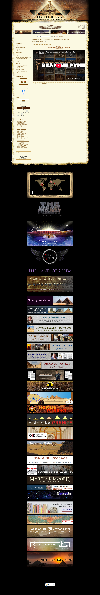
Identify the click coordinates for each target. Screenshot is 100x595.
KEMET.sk (19, 135)
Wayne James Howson (22, 147)
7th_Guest (44, 83)
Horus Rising (20, 131)
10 (27, 111)
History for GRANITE (21, 130)
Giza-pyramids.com (21, 129)
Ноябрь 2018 (23, 106)
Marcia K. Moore (20, 140)
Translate (61, 36)
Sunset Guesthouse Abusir (23, 141)
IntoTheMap (19, 132)
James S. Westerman (21, 133)
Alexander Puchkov (21, 121)
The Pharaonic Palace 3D (22, 144)
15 (23, 112)
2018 (38, 41)
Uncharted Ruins (21, 146)
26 (18, 115)
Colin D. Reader (20, 125)
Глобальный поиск (35, 39)
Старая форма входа (23, 84)
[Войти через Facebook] (22, 82)
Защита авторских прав (63, 39)
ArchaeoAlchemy (21, 123)
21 (21, 114)
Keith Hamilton (20, 134)
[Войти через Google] (25, 82)
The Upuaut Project (21, 145)
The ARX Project (20, 142)
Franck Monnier (20, 128)
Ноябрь (42, 41)
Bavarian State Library (22, 124)
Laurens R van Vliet (21, 138)
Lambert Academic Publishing (23, 137)
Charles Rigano (20, 126)
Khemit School (20, 136)
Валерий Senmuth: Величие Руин (42, 44)
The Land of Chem (21, 143)
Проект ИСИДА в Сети (45, 39)
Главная (34, 41)
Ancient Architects (21, 122)
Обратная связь (54, 39)
